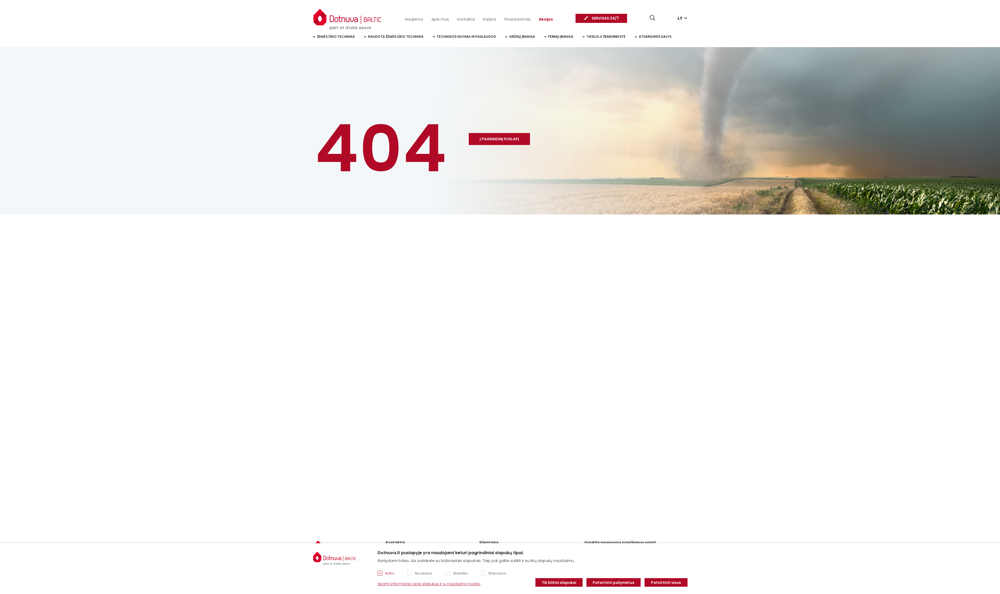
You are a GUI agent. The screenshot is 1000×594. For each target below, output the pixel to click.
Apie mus (440, 19)
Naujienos (414, 19)
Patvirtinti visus (666, 582)
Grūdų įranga (522, 36)
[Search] (652, 18)
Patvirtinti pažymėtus (613, 582)
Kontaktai (466, 19)
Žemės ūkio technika (336, 36)
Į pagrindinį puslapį (499, 139)
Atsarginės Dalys (655, 36)
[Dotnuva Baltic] (347, 17)
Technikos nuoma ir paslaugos (466, 36)
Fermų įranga (560, 36)
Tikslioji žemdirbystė (606, 36)
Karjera (489, 19)
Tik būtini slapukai (559, 582)
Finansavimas (517, 19)
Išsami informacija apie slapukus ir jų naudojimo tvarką (429, 583)
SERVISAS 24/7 (605, 18)
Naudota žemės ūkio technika (395, 36)
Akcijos (546, 19)
